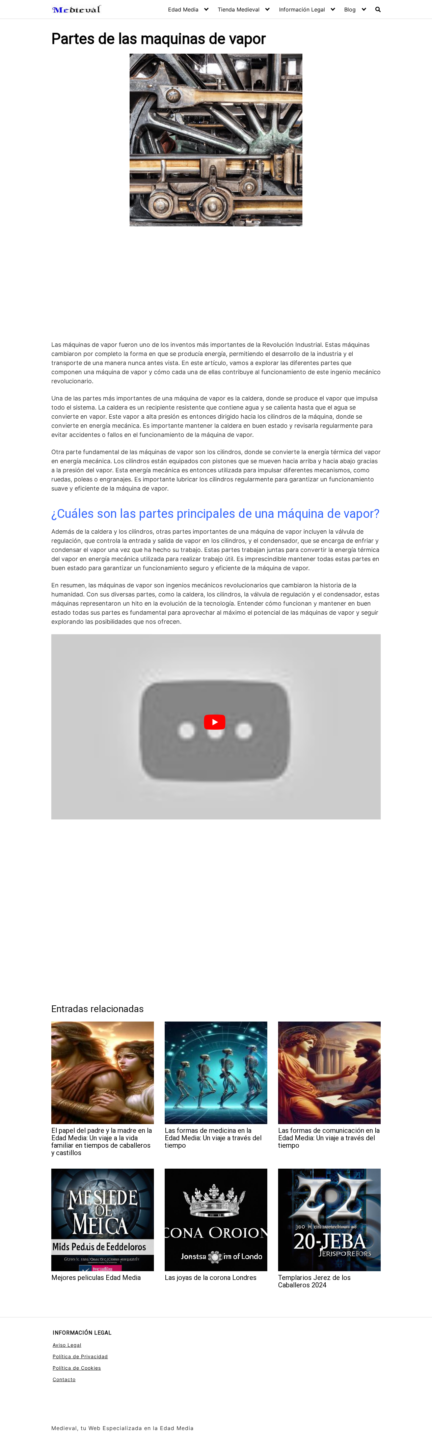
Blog (350, 9)
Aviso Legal (67, 1345)
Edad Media (183, 9)
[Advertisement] (216, 284)
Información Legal (302, 9)
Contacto (64, 1379)
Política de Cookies (77, 1368)
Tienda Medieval (239, 9)
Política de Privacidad (80, 1356)
